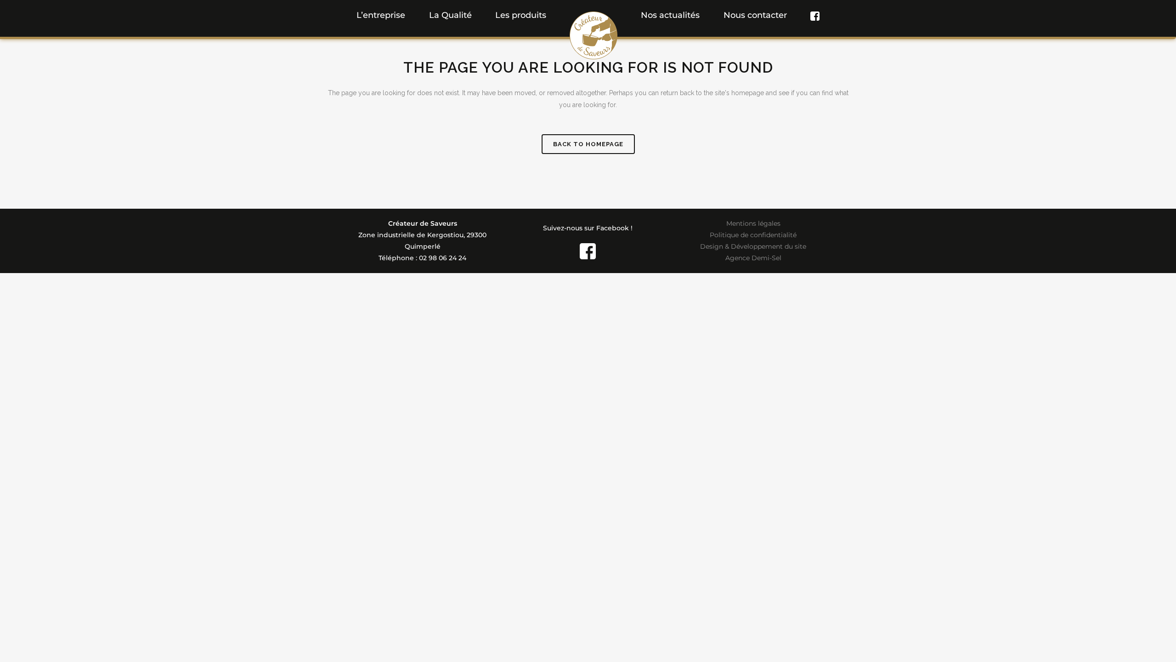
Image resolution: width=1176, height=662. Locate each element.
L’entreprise (380, 15)
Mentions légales (753, 223)
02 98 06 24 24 (442, 258)
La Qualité (450, 15)
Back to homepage (588, 144)
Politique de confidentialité (753, 235)
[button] (520, 15)
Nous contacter (755, 15)
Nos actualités (670, 15)
